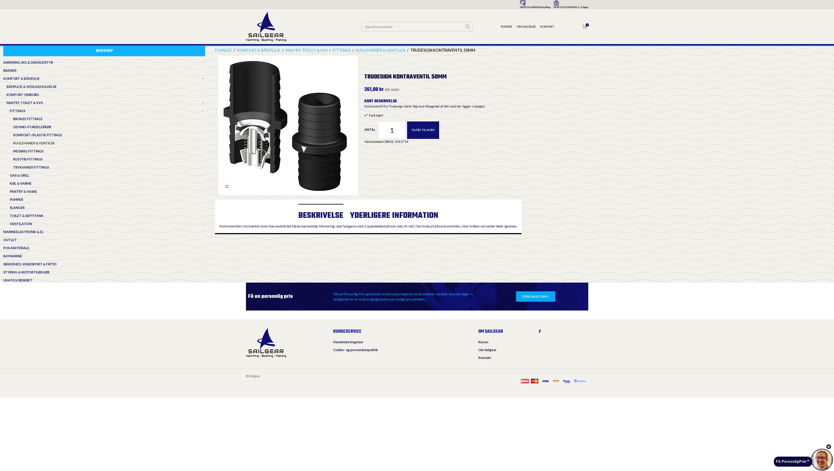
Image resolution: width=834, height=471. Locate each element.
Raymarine (12, 256)
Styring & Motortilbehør (26, 272)
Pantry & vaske (23, 191)
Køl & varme (21, 183)
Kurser (483, 342)
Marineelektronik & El (23, 232)
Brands (9, 70)
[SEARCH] (468, 27)
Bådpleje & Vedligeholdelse (32, 87)
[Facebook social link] (540, 331)
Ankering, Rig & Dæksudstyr (28, 62)
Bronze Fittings (27, 119)
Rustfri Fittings (27, 159)
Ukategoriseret (17, 280)
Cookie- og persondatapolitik (355, 350)
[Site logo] (266, 26)
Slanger (17, 208)
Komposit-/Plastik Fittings (37, 135)
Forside (223, 50)
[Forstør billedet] (227, 186)
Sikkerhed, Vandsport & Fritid (29, 264)
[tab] (320, 214)
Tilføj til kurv (423, 130)
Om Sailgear (487, 350)
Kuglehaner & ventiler (34, 143)
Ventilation (21, 224)
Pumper (16, 199)
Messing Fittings (28, 151)
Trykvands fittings (31, 167)
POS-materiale (16, 248)
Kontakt (484, 358)
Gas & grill (19, 175)
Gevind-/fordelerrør (32, 127)
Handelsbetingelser (348, 342)
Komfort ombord (23, 95)
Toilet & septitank (26, 216)
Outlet (10, 240)
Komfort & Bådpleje (21, 78)
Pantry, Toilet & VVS (25, 103)
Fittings (17, 111)
